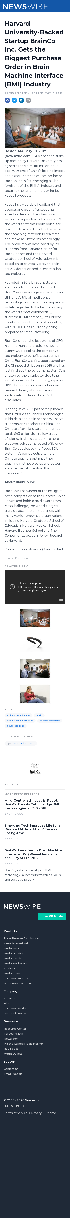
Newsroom (11, 1038)
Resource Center (15, 1028)
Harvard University (49, 720)
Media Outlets (13, 1053)
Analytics (10, 968)
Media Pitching (13, 958)
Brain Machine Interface (20, 720)
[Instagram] (23, 1106)
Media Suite (11, 948)
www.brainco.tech (23, 743)
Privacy (36, 1113)
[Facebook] (6, 1106)
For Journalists (13, 1033)
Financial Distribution (17, 943)
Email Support (13, 1073)
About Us (10, 998)
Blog (7, 1003)
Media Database (14, 953)
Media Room (12, 973)
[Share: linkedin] (21, 100)
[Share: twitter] (14, 100)
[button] (63, 6)
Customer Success (16, 978)
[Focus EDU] (35, 147)
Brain (39, 715)
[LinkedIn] (17, 1106)
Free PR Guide (52, 916)
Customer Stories (15, 1008)
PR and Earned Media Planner (23, 1043)
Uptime (51, 1113)
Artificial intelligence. (18, 715)
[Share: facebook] (7, 100)
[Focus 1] (35, 643)
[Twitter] (12, 1106)
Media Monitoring (15, 963)
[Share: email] (28, 100)
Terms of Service (15, 1113)
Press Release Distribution (21, 938)
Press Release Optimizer (20, 983)
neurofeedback (15, 726)
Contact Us (11, 1068)
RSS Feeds (11, 1048)
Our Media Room (15, 1013)
